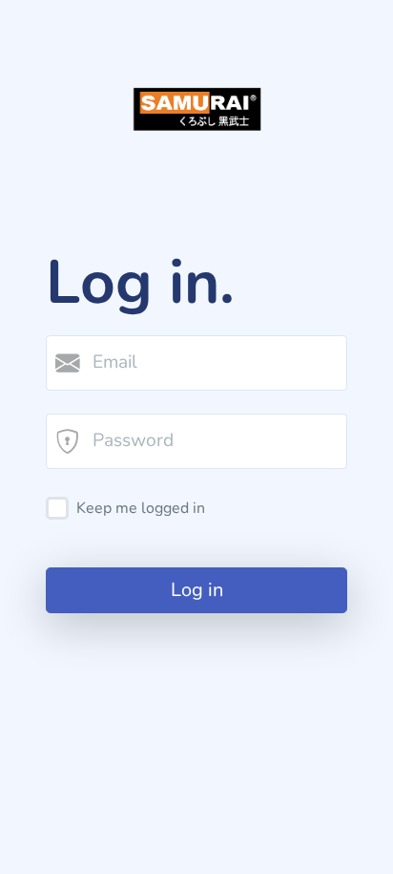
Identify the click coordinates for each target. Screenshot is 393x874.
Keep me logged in (140, 508)
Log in (197, 590)
